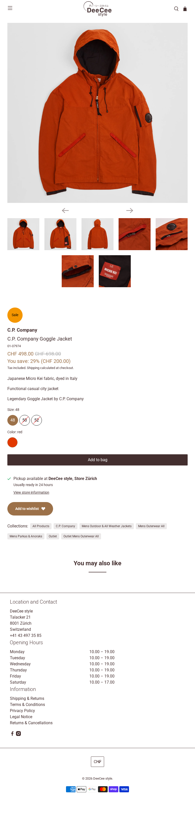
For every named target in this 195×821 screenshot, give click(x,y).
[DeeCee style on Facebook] (12, 734)
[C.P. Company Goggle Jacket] (97, 113)
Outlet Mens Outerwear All (81, 536)
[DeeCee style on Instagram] (18, 734)
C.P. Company (22, 330)
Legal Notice (21, 716)
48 (12, 419)
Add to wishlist (27, 509)
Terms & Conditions (27, 704)
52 (36, 419)
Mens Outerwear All (151, 526)
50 (24, 419)
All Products (40, 526)
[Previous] (65, 210)
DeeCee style (102, 778)
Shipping (33, 368)
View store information (31, 492)
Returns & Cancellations (31, 722)
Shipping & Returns (27, 698)
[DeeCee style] (97, 9)
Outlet (53, 536)
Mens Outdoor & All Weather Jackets (107, 526)
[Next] (130, 210)
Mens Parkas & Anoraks (26, 536)
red (12, 442)
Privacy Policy (22, 710)
